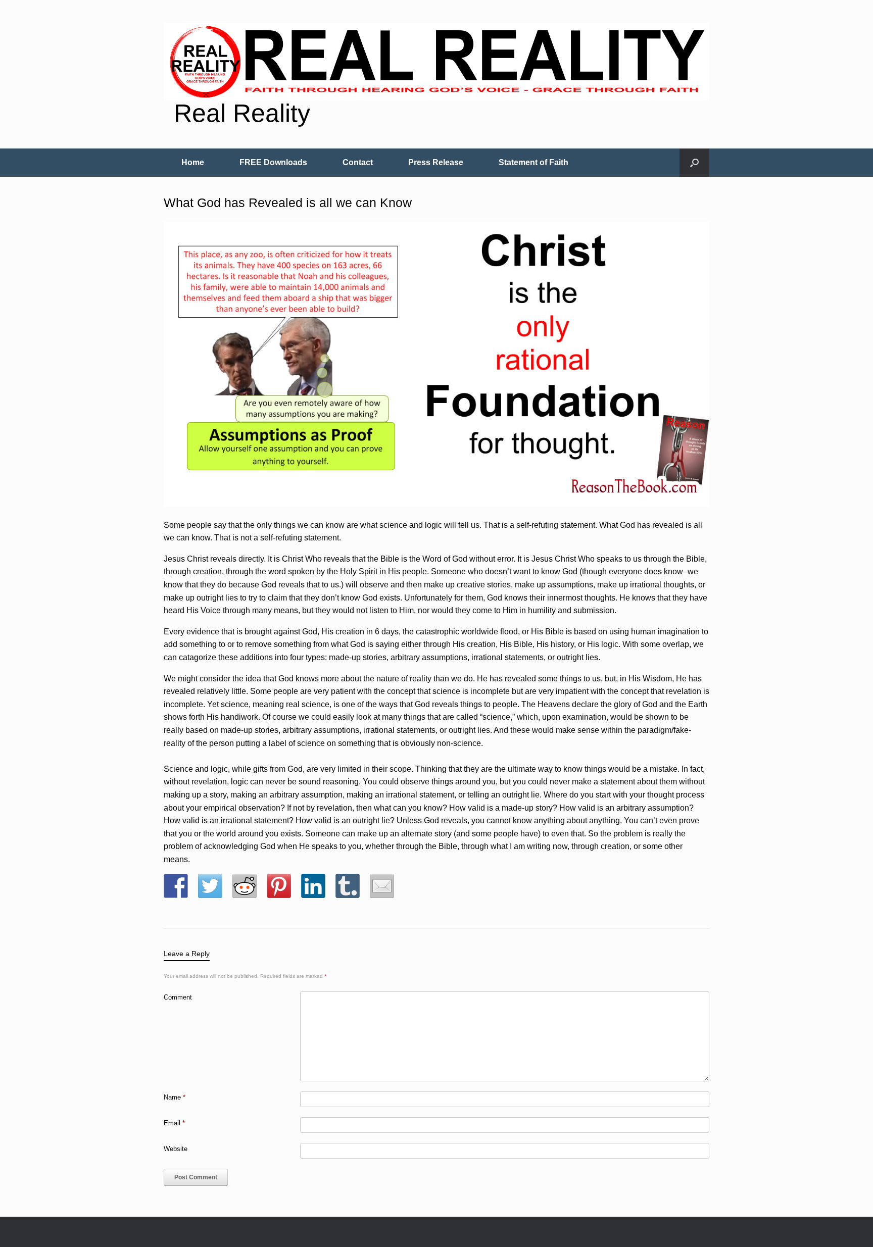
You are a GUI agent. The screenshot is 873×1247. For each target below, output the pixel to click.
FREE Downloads (273, 162)
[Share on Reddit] (244, 886)
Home (192, 162)
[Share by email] (382, 886)
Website (175, 1149)
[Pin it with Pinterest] (279, 886)
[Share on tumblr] (347, 886)
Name (174, 1097)
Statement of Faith (533, 162)
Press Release (435, 162)
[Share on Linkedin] (313, 886)
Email (174, 1123)
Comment (178, 997)
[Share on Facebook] (176, 886)
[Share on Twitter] (210, 886)
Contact (358, 162)
